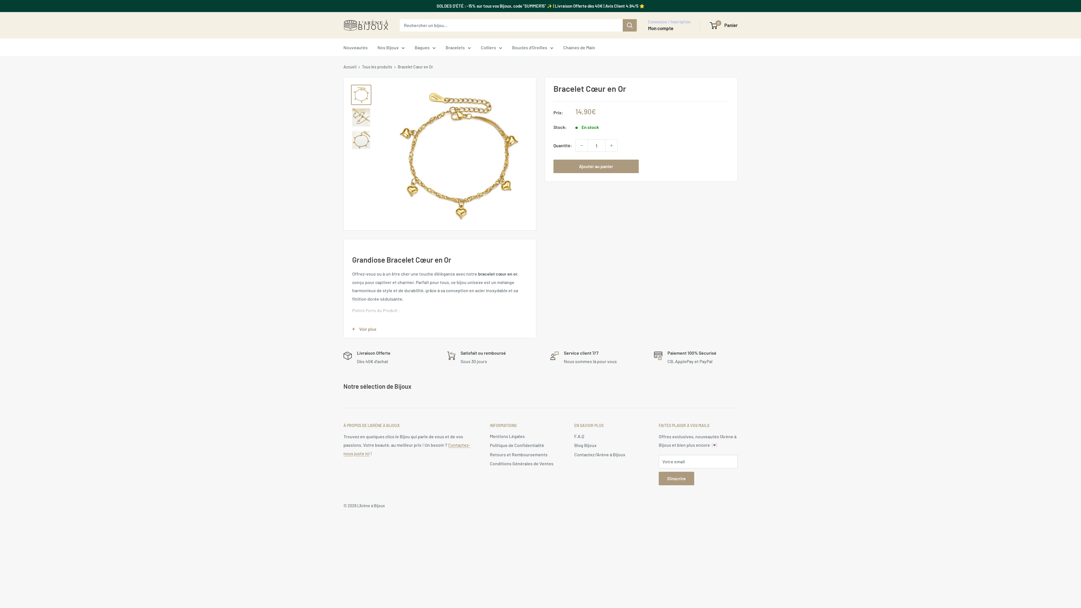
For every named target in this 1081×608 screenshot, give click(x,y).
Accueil (349, 66)
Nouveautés (355, 47)
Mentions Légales (507, 436)
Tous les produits (377, 66)
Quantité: (562, 145)
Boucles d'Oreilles (529, 47)
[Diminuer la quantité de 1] (582, 145)
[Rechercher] (630, 25)
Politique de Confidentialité (517, 445)
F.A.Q (579, 436)
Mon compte (660, 28)
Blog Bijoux (585, 445)
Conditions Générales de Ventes (521, 463)
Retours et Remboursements (519, 454)
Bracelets (455, 47)
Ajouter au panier (596, 166)
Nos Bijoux (388, 47)
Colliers (488, 47)
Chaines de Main (579, 47)
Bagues (422, 47)
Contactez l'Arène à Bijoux (599, 454)
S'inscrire (676, 478)
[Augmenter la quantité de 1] (611, 145)
